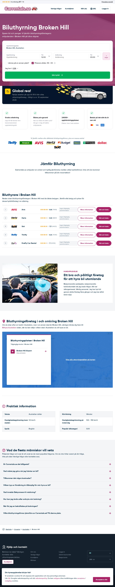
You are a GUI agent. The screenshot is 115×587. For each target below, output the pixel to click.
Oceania (17, 529)
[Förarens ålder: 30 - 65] (33, 63)
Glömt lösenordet (65, 555)
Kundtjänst (69, 8)
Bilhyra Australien (9, 328)
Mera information (86, 210)
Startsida (9, 529)
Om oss (33, 552)
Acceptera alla (101, 579)
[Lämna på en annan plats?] (6, 63)
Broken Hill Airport (24, 350)
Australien (25, 529)
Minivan (33, 560)
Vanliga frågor (56, 8)
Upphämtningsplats (12, 46)
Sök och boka (104, 210)
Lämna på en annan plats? (18, 63)
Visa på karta (21, 353)
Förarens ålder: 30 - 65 (44, 63)
